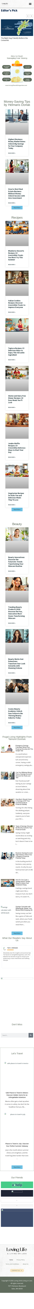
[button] (30, 4)
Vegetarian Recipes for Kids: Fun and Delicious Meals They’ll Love (16, 496)
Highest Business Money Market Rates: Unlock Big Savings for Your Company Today (16, 143)
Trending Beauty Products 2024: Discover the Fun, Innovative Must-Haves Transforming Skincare (16, 612)
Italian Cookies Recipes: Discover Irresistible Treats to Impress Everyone (16, 303)
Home (11, 1260)
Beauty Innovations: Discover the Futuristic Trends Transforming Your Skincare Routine (16, 561)
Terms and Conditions (12, 1264)
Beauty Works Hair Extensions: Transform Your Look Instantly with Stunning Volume (16, 663)
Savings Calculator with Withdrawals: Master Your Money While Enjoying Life (24, 908)
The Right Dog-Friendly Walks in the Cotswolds (14, 39)
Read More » (12, 153)
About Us (25, 1264)
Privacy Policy (21, 1260)
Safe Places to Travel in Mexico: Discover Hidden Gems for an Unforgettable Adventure (17, 1095)
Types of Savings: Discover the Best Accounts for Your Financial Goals (24, 827)
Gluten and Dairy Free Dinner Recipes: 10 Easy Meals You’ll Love (17, 399)
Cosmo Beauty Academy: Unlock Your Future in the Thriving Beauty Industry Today (15, 713)
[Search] (31, 1035)
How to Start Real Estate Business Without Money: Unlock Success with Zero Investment (16, 193)
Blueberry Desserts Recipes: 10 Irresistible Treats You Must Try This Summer (16, 255)
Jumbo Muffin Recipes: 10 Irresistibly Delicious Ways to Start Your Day (16, 448)
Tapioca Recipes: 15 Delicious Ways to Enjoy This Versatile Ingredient (16, 351)
